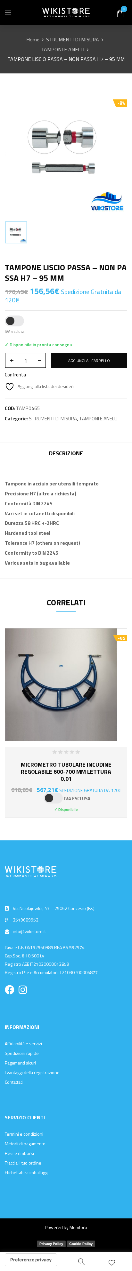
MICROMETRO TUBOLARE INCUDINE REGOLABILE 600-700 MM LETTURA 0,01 (66, 771)
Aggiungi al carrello (89, 361)
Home (32, 39)
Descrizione (66, 453)
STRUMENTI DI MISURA (72, 39)
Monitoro (78, 1227)
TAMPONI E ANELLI (62, 49)
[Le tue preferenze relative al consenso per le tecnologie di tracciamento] (31, 1260)
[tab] (66, 454)
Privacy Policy (51, 1244)
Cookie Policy (81, 1244)
